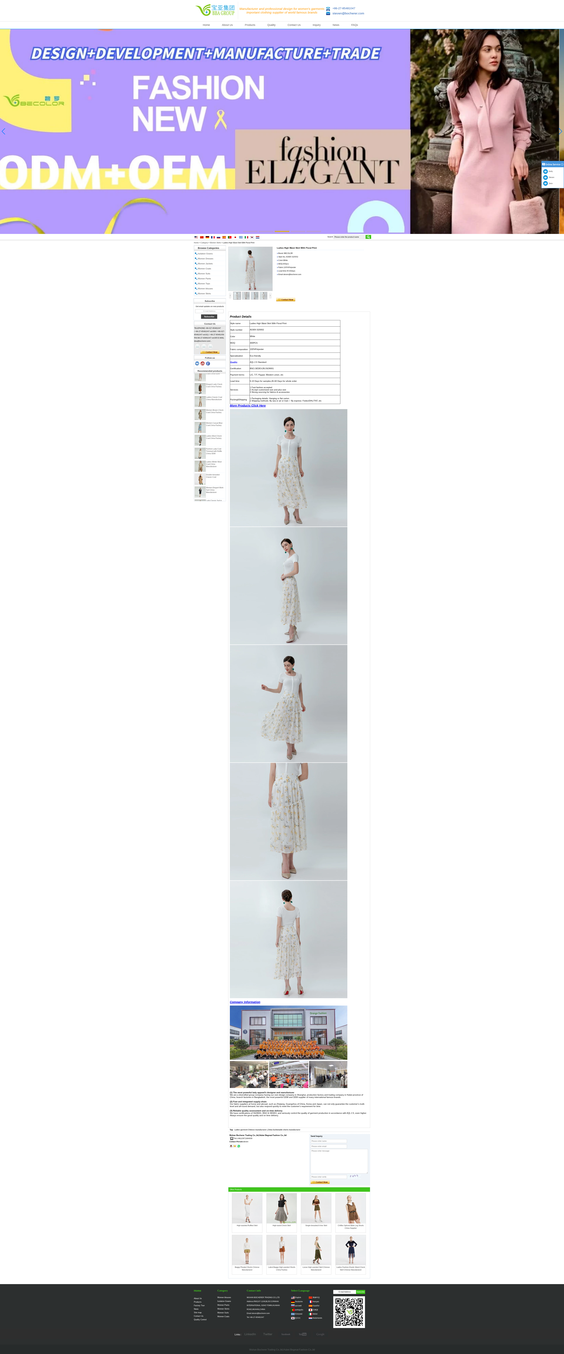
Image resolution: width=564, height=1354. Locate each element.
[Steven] (204, 346)
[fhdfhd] (320, 1335)
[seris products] (282, 131)
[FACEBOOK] (285, 1335)
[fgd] (267, 1335)
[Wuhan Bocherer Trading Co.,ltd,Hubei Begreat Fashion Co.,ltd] (216, 11)
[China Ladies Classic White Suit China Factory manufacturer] (200, 496)
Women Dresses (205, 258)
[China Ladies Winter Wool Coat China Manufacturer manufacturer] (200, 432)
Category (204, 243)
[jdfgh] (250, 1335)
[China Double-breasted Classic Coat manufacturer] (200, 445)
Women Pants (204, 278)
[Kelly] (210, 346)
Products (250, 24)
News (336, 24)
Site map (198, 1312)
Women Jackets (205, 263)
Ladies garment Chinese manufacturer (250, 1130)
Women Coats (204, 268)
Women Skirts (215, 243)
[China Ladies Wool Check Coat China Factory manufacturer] (200, 406)
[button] (250, 231)
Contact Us (294, 24)
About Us (227, 24)
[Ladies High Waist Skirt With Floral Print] (250, 269)
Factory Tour (199, 1305)
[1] (208, 363)
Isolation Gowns (205, 253)
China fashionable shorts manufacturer (284, 1130)
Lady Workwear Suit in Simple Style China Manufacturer (215, 481)
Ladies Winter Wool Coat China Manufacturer (214, 430)
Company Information (245, 1002)
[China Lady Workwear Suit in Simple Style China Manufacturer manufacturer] (200, 483)
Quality (271, 24)
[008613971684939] (238, 1146)
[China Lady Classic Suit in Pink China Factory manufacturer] (200, 470)
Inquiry (317, 24)
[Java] (197, 346)
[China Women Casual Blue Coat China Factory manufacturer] (200, 393)
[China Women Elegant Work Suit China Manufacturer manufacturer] (200, 458)
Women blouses (205, 288)
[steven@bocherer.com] (234, 1146)
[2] (202, 363)
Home (206, 24)
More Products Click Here (248, 405)
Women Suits (204, 273)
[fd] (303, 1335)
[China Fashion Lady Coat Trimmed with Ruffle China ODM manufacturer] (200, 419)
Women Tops (204, 283)
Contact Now (209, 352)
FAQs (354, 24)
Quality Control (200, 1319)
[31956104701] (231, 1146)
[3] (197, 363)
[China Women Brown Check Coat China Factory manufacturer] (200, 380)
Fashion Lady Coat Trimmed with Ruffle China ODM (214, 417)
